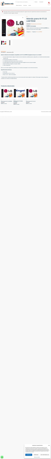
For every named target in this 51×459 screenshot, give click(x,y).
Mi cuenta (41, 1)
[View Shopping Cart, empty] (49, 3)
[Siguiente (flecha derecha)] (5, 118)
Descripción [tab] (3, 52)
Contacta (25, 5)
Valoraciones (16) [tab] (9, 52)
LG (26, 16)
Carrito (29, 5)
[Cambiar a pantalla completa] (5, 117)
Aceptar (29, 454)
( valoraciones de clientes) (36, 23)
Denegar (36, 454)
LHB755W (40, 31)
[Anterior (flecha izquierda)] (1, 118)
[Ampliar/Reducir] (1, 117)
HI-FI (37, 31)
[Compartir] (8, 117)
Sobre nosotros (19, 5)
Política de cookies (37, 457)
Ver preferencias (45, 454)
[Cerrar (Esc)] (11, 117)
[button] (49, 445)
